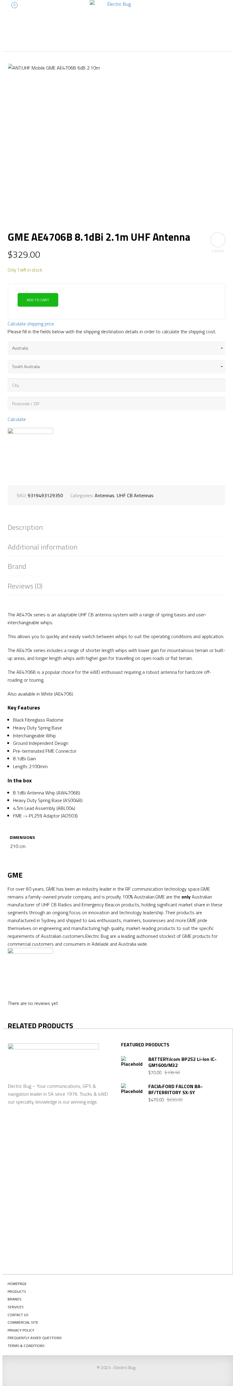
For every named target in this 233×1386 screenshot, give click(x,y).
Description (25, 527)
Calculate (17, 419)
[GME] (30, 450)
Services (16, 1307)
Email (135, 1191)
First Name (141, 1147)
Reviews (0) (25, 586)
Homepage (17, 1284)
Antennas (104, 495)
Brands (15, 1299)
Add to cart (38, 300)
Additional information (42, 547)
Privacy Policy (21, 1330)
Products (17, 1291)
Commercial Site (23, 1322)
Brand (17, 566)
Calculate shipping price (31, 323)
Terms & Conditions (26, 1345)
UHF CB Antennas (135, 495)
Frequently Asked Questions (35, 1338)
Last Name (140, 1169)
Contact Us (18, 1315)
